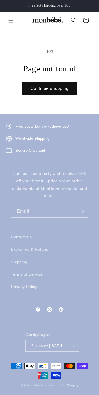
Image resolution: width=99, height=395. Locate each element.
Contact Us (21, 237)
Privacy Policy (24, 286)
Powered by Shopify (63, 385)
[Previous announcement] (10, 6)
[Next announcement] (89, 6)
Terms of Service (27, 274)
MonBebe (40, 385)
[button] (11, 20)
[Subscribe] (82, 211)
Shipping (19, 262)
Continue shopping (49, 88)
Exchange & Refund (29, 249)
